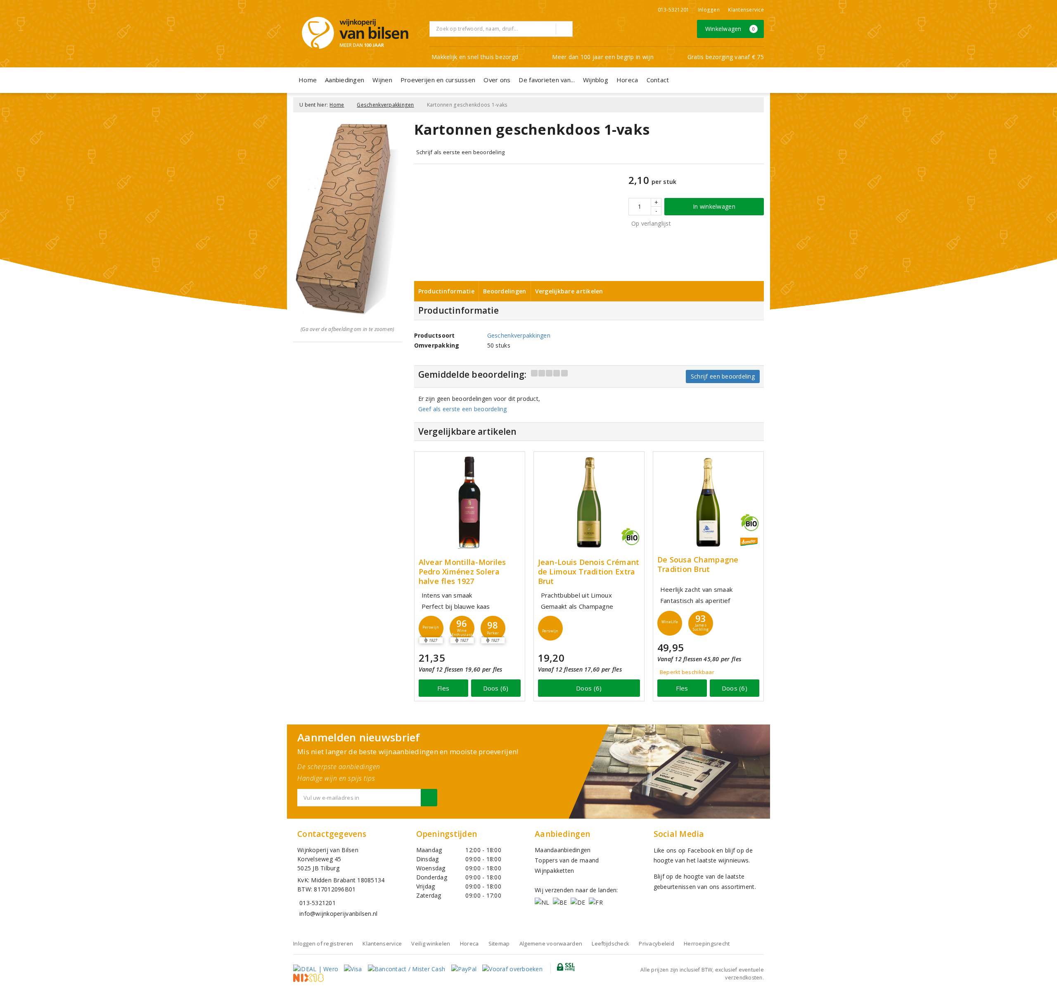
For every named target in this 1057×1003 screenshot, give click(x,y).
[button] (431, 628)
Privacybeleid (656, 943)
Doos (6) (496, 688)
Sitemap (499, 943)
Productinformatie (446, 291)
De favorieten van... (546, 80)
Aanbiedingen (344, 80)
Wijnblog (595, 80)
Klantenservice (746, 9)
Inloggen (709, 9)
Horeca (627, 80)
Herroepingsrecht (707, 943)
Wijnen (382, 80)
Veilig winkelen (430, 943)
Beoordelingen (504, 291)
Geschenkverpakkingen (385, 104)
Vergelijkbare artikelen (569, 291)
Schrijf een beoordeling (723, 376)
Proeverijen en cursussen (438, 80)
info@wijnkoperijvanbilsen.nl (338, 913)
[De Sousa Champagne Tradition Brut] (708, 502)
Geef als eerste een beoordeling (462, 409)
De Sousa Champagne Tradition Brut (698, 564)
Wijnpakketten (554, 870)
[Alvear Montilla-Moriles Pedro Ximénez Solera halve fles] (470, 502)
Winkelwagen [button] (730, 29)
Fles (443, 688)
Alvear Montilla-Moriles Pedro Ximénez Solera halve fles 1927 (462, 571)
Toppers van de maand (567, 860)
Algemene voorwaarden (550, 943)
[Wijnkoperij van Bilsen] (355, 33)
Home (308, 80)
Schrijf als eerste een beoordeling (460, 152)
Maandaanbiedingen (563, 850)
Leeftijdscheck (610, 943)
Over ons (496, 80)
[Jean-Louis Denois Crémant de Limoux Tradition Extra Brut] (589, 502)
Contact (658, 80)
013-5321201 (674, 9)
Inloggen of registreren (323, 943)
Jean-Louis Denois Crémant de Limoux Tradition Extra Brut (589, 571)
